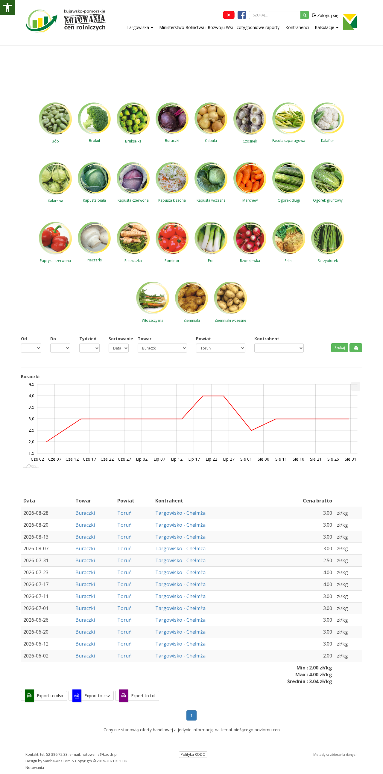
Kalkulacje (325, 27)
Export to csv (97, 695)
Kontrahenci (297, 27)
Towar (144, 338)
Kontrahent (266, 338)
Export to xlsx (50, 695)
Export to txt (143, 695)
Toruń (124, 513)
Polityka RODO (193, 754)
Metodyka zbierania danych (335, 754)
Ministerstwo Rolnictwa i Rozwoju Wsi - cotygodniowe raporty (219, 27)
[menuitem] (355, 386)
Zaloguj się (327, 15)
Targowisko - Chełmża (180, 513)
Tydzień (87, 338)
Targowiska (138, 27)
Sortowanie (119, 338)
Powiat (203, 338)
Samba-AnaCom (57, 761)
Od (24, 338)
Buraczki (85, 513)
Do (53, 338)
